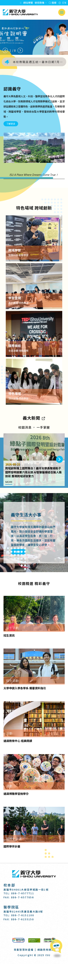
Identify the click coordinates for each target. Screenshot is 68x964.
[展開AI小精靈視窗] (57, 947)
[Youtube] (43, 929)
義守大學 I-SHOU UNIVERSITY (20, 12)
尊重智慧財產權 (23, 949)
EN (64, 2)
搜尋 (53, 2)
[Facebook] (25, 929)
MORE (8, 482)
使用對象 (39, 2)
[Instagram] (34, 929)
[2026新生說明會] (34, 37)
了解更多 (10, 123)
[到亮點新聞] (43, 418)
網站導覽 (28, 2)
